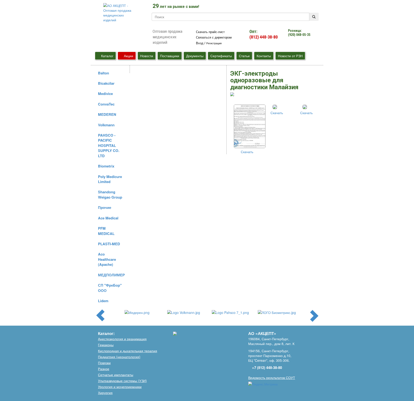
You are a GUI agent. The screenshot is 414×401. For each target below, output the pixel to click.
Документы (194, 55)
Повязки (104, 362)
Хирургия (105, 392)
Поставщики (169, 55)
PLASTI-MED (109, 243)
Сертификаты (221, 55)
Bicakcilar (106, 83)
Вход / (209, 43)
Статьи (244, 55)
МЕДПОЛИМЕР (111, 275)
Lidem (103, 300)
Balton (103, 73)
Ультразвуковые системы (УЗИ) (122, 380)
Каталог (106, 55)
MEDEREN (107, 114)
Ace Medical (108, 218)
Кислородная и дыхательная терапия (127, 350)
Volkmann (106, 125)
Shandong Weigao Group (110, 194)
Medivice (105, 93)
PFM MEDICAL (106, 231)
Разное (103, 368)
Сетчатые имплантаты (115, 374)
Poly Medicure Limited (110, 179)
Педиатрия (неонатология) (119, 356)
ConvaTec (106, 104)
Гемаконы (106, 344)
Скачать (246, 151)
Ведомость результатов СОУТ (271, 377)
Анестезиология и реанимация (122, 338)
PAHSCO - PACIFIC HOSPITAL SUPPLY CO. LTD (108, 145)
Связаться (214, 37)
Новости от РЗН (290, 55)
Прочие (104, 207)
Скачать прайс (210, 32)
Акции (128, 55)
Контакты (264, 55)
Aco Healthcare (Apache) (107, 259)
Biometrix (106, 166)
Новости (146, 55)
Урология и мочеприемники (120, 386)
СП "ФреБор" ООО (110, 288)
